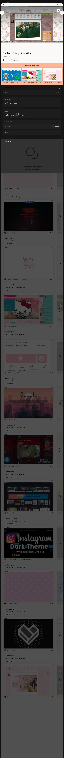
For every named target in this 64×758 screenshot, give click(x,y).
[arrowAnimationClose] (2, 13)
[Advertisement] (6, 379)
